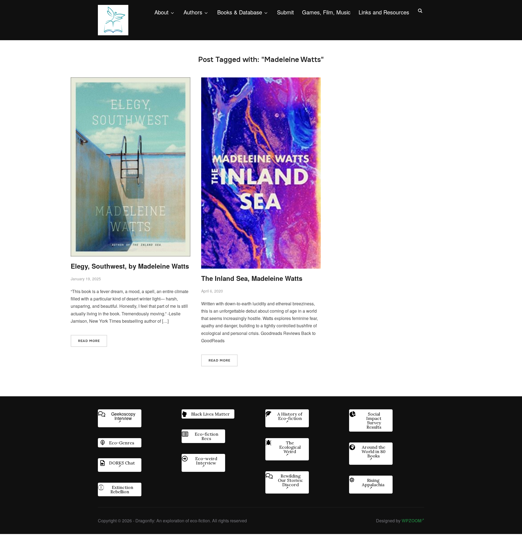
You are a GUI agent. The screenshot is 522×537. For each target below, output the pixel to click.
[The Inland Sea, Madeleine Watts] (261, 81)
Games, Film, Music (326, 12)
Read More (89, 341)
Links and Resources (384, 12)
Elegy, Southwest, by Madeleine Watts (130, 266)
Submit (285, 12)
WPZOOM (411, 520)
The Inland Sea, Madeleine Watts (251, 278)
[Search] (420, 10)
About (161, 12)
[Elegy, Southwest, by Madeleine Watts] (130, 81)
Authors (193, 12)
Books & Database (239, 12)
